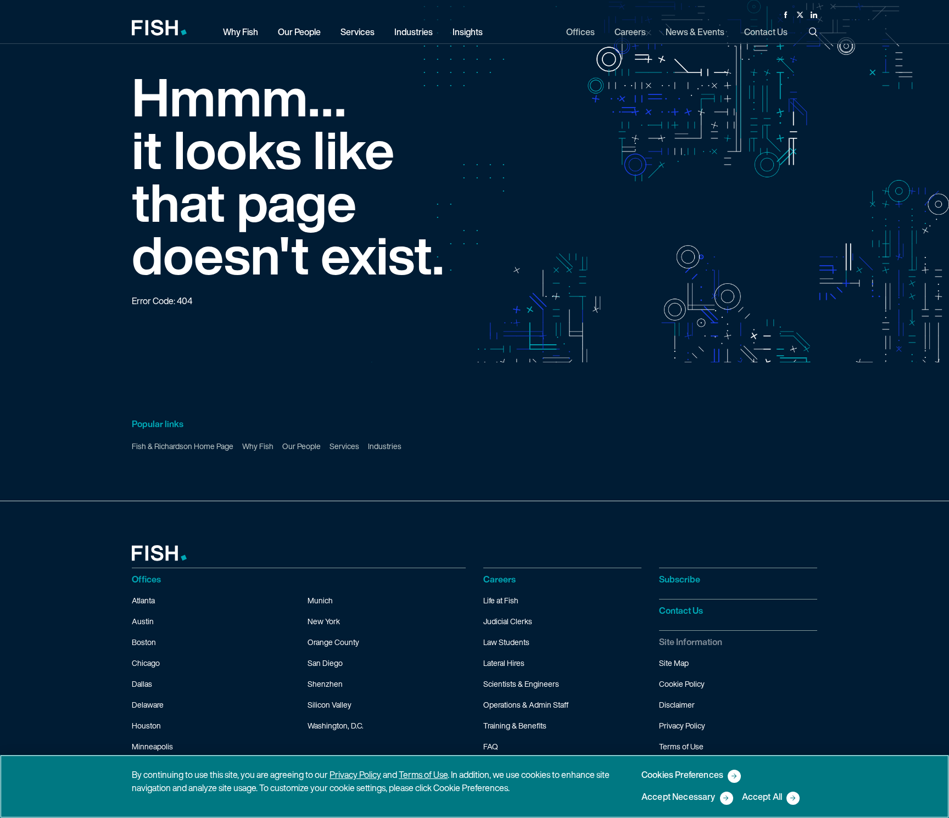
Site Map (674, 663)
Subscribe (679, 579)
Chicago (146, 663)
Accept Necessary (678, 797)
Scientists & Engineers (521, 684)
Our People (301, 446)
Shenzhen (325, 684)
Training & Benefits (514, 725)
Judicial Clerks (507, 621)
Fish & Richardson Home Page (182, 446)
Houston (146, 725)
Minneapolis (152, 746)
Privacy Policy (682, 725)
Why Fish (257, 446)
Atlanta (143, 600)
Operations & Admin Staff (525, 704)
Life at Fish (500, 600)
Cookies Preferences (682, 775)
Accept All (762, 797)
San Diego (325, 663)
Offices (146, 579)
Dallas (142, 684)
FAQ (490, 746)
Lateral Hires (503, 663)
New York (324, 621)
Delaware (148, 704)
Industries (384, 446)
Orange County (333, 642)
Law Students (506, 642)
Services (344, 446)
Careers (499, 579)
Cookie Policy (682, 684)
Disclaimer (677, 704)
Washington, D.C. (336, 725)
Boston (144, 642)
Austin (143, 621)
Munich (320, 600)
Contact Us (681, 610)
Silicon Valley (329, 704)
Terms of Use (681, 746)
